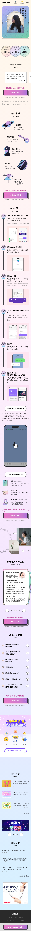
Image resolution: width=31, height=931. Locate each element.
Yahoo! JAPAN (15, 923)
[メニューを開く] (27, 2)
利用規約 (21, 917)
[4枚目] (16, 610)
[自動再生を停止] (18, 41)
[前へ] (7, 610)
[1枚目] (11, 610)
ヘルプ (15, 917)
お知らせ (10, 917)
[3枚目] (14, 610)
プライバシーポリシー (12, 920)
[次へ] (24, 610)
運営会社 (22, 920)
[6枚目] (19, 610)
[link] (6, 2)
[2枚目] (15, 834)
